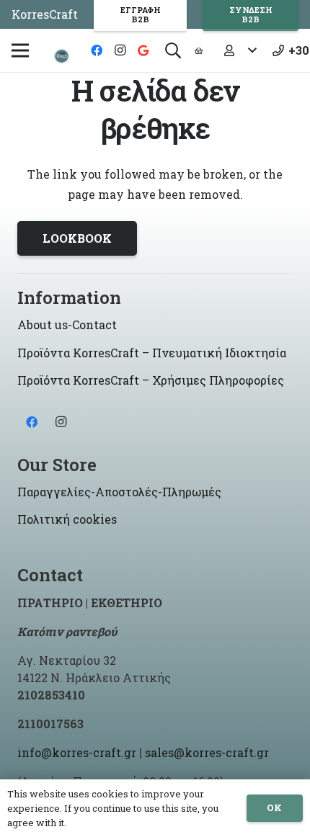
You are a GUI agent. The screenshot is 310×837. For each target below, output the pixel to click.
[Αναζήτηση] (173, 50)
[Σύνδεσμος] (61, 56)
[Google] (142, 50)
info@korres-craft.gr (76, 752)
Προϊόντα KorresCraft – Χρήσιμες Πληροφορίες (150, 380)
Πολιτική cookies (67, 519)
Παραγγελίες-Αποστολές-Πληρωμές (119, 491)
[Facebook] (96, 50)
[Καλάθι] (198, 50)
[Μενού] (20, 50)
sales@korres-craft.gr (207, 752)
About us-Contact (67, 324)
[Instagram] (119, 50)
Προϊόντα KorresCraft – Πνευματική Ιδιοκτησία (151, 352)
